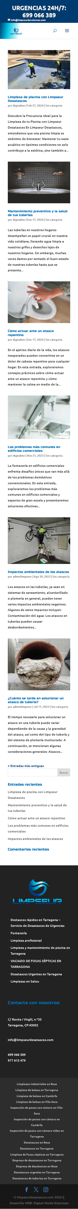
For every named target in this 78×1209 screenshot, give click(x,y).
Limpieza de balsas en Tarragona (36, 1090)
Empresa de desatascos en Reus (37, 1166)
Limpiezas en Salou (25, 981)
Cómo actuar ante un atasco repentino (36, 818)
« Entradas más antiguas (26, 765)
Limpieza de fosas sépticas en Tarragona (37, 1154)
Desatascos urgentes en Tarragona (37, 1172)
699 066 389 (17, 1054)
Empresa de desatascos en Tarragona (36, 1160)
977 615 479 (17, 1060)
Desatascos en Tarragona (37, 1148)
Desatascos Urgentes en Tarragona (36, 974)
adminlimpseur (22, 576)
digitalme (19, 105)
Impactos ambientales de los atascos (38, 572)
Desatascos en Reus (37, 1142)
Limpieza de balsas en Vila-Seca (37, 1101)
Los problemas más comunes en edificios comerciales (34, 449)
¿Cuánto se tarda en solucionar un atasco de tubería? (36, 700)
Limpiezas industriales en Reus (37, 1084)
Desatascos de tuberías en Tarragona (36, 1178)
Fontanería (19, 933)
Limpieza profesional (26, 940)
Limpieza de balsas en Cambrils (37, 1096)
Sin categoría (53, 105)
